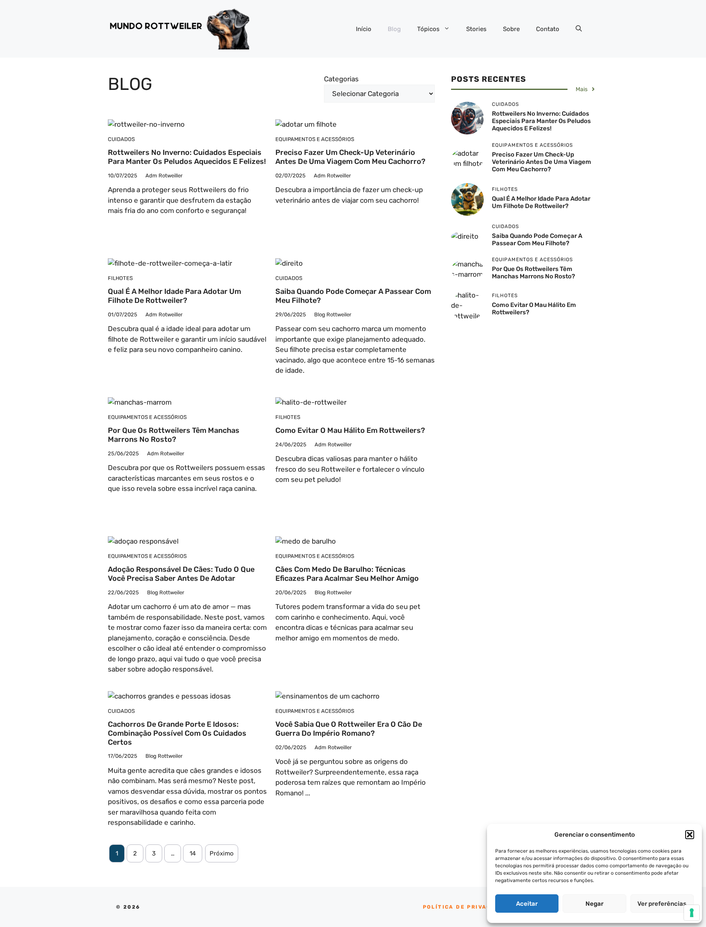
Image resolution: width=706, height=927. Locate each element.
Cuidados (121, 139)
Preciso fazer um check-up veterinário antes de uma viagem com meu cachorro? (350, 157)
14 (193, 853)
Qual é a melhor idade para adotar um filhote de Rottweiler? (174, 296)
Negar (594, 903)
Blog (394, 29)
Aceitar (527, 903)
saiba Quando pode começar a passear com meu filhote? (353, 296)
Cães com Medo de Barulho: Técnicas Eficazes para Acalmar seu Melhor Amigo (347, 574)
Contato (547, 29)
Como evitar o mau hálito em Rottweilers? (350, 430)
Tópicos (428, 29)
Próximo (222, 853)
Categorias (341, 79)
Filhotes (120, 278)
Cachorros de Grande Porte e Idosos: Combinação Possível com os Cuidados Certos (177, 733)
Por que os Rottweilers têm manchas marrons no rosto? (173, 435)
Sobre (511, 29)
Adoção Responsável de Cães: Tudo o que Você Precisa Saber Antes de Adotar (181, 574)
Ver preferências (661, 903)
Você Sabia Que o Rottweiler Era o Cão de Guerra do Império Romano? (348, 729)
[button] (690, 835)
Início (363, 29)
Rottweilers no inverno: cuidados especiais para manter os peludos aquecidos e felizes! (187, 157)
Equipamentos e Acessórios (314, 139)
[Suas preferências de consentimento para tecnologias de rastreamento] (691, 912)
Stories (476, 29)
